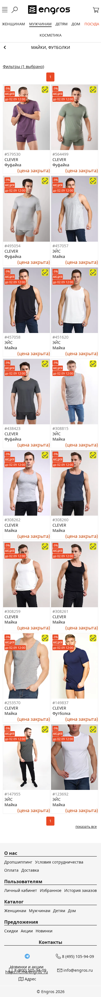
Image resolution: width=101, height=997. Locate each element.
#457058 (12, 337)
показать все (86, 826)
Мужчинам (39, 910)
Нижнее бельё (50, 47)
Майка (58, 256)
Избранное (50, 890)
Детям (59, 910)
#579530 (12, 154)
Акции (27, 930)
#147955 (12, 794)
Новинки (44, 930)
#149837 (60, 702)
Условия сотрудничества (59, 862)
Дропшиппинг (18, 862)
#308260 (60, 519)
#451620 (60, 337)
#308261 (60, 611)
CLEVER (11, 159)
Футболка (61, 713)
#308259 (12, 611)
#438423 (12, 428)
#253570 (12, 702)
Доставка (30, 870)
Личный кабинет (20, 890)
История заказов (80, 890)
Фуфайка (12, 164)
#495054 (12, 245)
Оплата (11, 870)
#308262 (12, 519)
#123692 (60, 794)
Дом (72, 910)
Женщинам (15, 910)
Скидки (11, 930)
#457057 (60, 245)
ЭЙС (56, 251)
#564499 (60, 154)
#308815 (60, 428)
